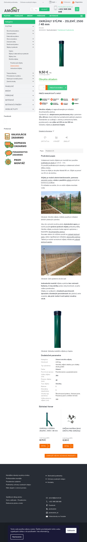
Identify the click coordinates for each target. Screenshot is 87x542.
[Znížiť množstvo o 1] (46, 89)
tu (48, 531)
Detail (43, 446)
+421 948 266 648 (55, 502)
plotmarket (52, 509)
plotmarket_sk (53, 513)
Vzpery (11, 51)
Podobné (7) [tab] (50, 151)
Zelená (58, 369)
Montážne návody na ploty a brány (17, 475)
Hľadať (44, 9)
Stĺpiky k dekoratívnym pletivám (19, 54)
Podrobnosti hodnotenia (66, 30)
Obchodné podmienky (11, 2)
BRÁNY (8, 91)
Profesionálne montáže (14, 478)
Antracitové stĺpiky (16, 68)
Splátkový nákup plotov (14, 497)
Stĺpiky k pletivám (12, 47)
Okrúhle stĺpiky (13, 59)
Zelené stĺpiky (14, 66)
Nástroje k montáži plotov (15, 79)
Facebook (52, 505)
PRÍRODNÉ (9, 95)
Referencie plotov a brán (14, 503)
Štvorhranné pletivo (13, 31)
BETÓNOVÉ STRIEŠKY (13, 105)
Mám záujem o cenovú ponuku (16, 488)
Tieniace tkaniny (11, 73)
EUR (53, 2)
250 (57, 376)
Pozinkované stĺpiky (16, 63)
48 (56, 380)
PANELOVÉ (9, 86)
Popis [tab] (42, 151)
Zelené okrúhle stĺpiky (64, 359)
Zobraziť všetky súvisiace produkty (61, 456)
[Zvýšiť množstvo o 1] (46, 86)
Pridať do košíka (56, 88)
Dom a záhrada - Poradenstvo (16, 500)
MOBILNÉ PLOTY (11, 109)
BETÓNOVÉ (9, 100)
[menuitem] (7, 16)
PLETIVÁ (8, 26)
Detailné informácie (45, 131)
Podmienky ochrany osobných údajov (18, 485)
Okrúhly (58, 384)
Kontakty (51, 482)
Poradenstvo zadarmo (13, 482)
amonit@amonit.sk (55, 498)
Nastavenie (17, 537)
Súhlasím (71, 530)
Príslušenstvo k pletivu (14, 76)
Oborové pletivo (12, 39)
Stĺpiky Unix (12, 56)
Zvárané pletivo (11, 34)
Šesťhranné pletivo (12, 44)
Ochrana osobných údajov (28, 2)
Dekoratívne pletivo (13, 36)
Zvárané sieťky (11, 42)
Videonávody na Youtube (57, 516)
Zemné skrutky (11, 81)
